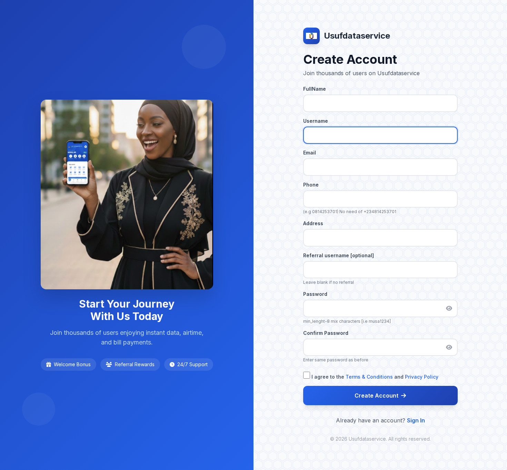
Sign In (416, 420)
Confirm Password (325, 333)
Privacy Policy (421, 377)
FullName (314, 89)
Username (315, 121)
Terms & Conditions (369, 377)
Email (309, 153)
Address (313, 223)
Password (315, 294)
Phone (311, 185)
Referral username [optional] (338, 255)
